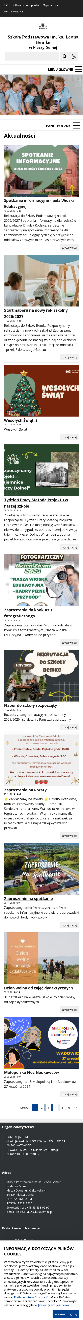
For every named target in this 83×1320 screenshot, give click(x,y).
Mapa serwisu (51, 5)
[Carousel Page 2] (43, 107)
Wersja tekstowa (13, 11)
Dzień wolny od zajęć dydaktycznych (38, 988)
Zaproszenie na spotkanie (28, 898)
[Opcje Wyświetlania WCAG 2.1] (73, 56)
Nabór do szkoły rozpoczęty (30, 705)
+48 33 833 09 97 (38, 1207)
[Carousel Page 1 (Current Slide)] (39, 107)
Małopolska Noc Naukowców (31, 1072)
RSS (6, 5)
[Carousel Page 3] (47, 107)
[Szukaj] (64, 56)
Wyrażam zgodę (66, 1314)
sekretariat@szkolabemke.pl (34, 1212)
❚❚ (8, 107)
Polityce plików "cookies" (31, 1297)
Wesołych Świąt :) (20, 420)
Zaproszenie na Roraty (25, 790)
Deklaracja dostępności (25, 5)
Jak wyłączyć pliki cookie (54, 1305)
